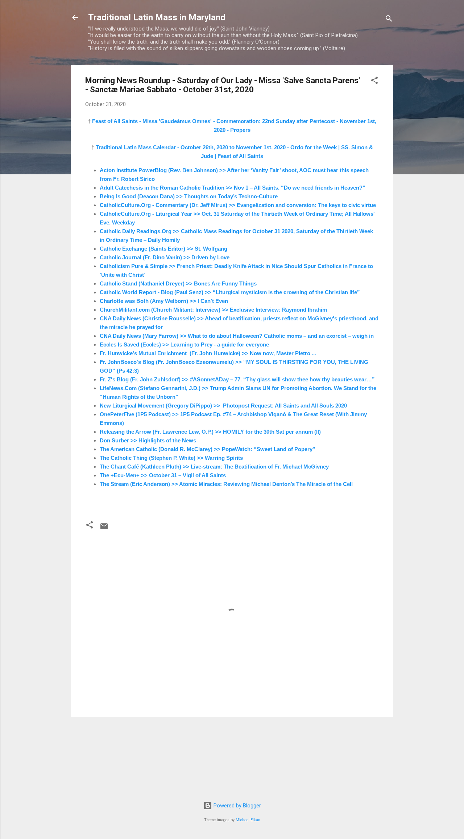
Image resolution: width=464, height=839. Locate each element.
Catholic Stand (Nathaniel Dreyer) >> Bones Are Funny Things (178, 283)
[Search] (389, 20)
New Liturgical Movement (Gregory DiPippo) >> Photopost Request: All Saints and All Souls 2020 (223, 405)
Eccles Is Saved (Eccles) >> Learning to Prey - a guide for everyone (184, 344)
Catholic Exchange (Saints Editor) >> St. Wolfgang (163, 249)
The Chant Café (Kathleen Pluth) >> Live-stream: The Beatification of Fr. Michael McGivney (214, 466)
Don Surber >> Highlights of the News (148, 440)
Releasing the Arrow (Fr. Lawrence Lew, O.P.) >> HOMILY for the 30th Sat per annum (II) (210, 432)
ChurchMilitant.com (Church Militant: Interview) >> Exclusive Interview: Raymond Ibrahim (213, 310)
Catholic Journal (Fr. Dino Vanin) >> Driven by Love (164, 257)
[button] (374, 81)
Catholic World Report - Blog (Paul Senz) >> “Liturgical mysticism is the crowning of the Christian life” (230, 292)
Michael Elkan (248, 820)
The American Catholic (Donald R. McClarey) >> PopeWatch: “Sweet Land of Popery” (207, 449)
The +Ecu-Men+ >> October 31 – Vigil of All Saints (163, 475)
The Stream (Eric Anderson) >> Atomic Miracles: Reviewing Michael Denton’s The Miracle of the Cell (226, 484)
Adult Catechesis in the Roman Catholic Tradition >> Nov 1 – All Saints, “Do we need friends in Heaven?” (232, 188)
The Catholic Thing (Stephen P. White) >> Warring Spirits (171, 458)
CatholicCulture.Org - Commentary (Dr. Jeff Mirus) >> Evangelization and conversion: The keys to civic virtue (238, 205)
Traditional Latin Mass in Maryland (156, 17)
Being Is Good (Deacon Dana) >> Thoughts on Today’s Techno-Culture (189, 196)
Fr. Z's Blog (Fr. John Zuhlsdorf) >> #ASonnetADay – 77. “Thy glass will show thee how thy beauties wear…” (237, 379)
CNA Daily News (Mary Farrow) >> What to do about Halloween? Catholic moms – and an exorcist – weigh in (237, 336)
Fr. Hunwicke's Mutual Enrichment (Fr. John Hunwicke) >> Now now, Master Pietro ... (208, 353)
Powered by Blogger (236, 805)
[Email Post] (104, 529)
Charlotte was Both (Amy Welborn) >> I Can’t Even (164, 301)
